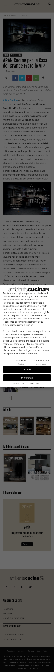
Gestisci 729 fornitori (21, 362)
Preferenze (27, 377)
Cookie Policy (18, 383)
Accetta (27, 369)
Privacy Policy (34, 383)
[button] (47, 289)
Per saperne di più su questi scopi (41, 362)
